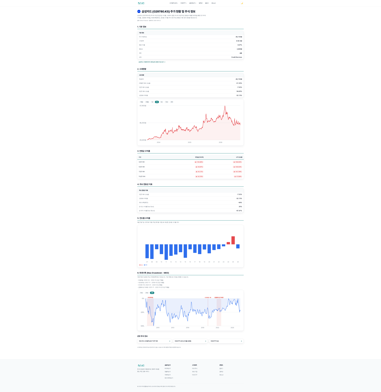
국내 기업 (194, 371)
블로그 (207, 3)
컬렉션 (200, 3)
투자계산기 (168, 368)
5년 (161, 102)
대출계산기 (168, 371)
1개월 (141, 102)
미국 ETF (194, 375)
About (214, 3)
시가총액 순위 (173, 3)
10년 (166, 102)
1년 (152, 102)
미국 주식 (194, 368)
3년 (157, 102)
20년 (147, 293)
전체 (172, 102)
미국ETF (183, 3)
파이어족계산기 (169, 378)
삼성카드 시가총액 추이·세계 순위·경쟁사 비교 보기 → (152, 62)
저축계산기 (168, 375)
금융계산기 (192, 3)
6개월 (147, 102)
